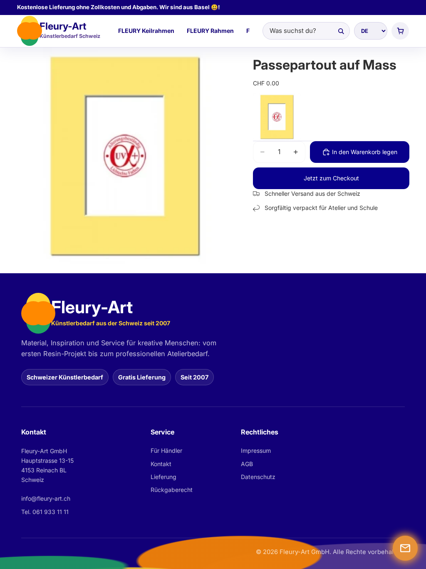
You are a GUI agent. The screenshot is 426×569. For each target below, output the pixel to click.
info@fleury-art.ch (45, 498)
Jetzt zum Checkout (331, 178)
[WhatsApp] (405, 548)
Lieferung (163, 476)
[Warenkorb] (400, 31)
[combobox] (306, 31)
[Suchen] (341, 31)
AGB (247, 463)
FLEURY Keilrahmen (146, 30)
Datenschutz (258, 476)
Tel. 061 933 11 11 (45, 511)
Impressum (256, 450)
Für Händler (166, 450)
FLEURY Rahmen (210, 30)
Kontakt (161, 463)
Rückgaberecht (172, 489)
